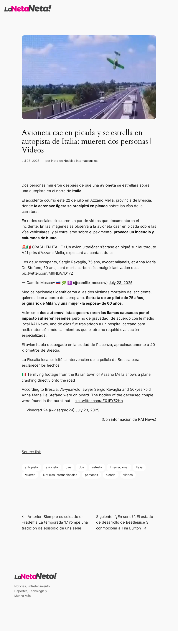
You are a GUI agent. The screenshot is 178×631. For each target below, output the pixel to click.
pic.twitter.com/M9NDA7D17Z (47, 273)
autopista (31, 467)
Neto (54, 160)
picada (110, 475)
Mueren (30, 475)
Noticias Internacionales (80, 160)
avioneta (52, 467)
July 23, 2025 (120, 282)
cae (68, 467)
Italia (139, 467)
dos (81, 467)
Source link (31, 452)
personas (91, 475)
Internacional (119, 467)
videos (128, 475)
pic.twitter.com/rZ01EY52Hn (98, 401)
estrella (97, 467)
